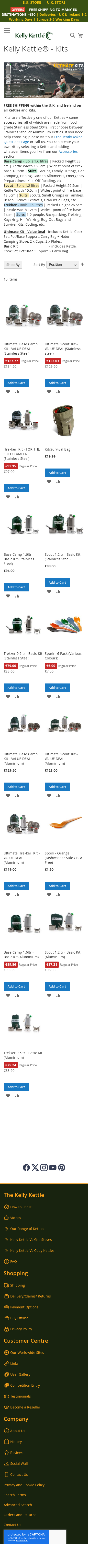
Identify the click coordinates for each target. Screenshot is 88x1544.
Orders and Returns (20, 1514)
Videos (15, 1217)
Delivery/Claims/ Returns (30, 1296)
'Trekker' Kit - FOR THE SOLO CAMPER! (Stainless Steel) (22, 454)
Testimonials (20, 1396)
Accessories (68, 151)
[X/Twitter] (35, 1167)
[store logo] (34, 35)
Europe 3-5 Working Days (57, 19)
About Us (17, 1430)
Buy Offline (19, 1318)
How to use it (21, 1206)
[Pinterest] (61, 1167)
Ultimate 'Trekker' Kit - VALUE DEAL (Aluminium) (22, 858)
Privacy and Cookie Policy (24, 1485)
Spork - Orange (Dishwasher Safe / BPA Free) (63, 858)
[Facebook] (26, 1167)
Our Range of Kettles (27, 1228)
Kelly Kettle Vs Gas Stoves (31, 1239)
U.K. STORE (56, 2)
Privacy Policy (21, 1329)
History (16, 1441)
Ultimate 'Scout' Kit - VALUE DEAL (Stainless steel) (63, 349)
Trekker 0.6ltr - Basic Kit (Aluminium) (23, 1055)
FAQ (13, 1261)
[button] (8, 391)
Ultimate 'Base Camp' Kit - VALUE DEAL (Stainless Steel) (21, 349)
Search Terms (15, 1495)
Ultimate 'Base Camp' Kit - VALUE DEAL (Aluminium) (21, 759)
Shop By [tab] (13, 264)
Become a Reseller (25, 1407)
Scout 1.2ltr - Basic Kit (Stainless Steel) (62, 556)
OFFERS (18, 9)
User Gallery (20, 1374)
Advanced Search (18, 1504)
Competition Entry (25, 1385)
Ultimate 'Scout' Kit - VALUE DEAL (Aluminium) (61, 759)
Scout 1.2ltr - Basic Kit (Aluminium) (62, 954)
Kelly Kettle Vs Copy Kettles (32, 1250)
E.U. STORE (32, 2)
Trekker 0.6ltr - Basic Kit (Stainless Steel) (23, 655)
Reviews (16, 1452)
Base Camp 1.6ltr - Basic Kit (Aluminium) (21, 954)
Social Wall (19, 1463)
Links (14, 1363)
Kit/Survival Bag (57, 449)
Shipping (17, 1285)
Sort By (39, 264)
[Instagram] (44, 1167)
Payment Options (24, 1307)
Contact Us (19, 1474)
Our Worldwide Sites (27, 1352)
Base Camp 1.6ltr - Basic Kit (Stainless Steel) (19, 559)
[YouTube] (52, 1167)
